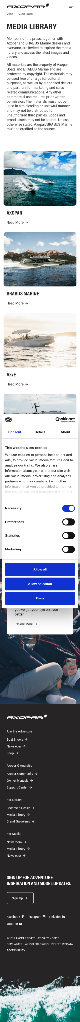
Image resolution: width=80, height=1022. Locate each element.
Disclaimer (14, 944)
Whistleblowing (37, 944)
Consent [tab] (14, 432)
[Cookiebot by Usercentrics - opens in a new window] (56, 420)
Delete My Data (62, 944)
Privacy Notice (48, 938)
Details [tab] (40, 432)
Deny (40, 598)
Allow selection (40, 584)
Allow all (40, 569)
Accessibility (16, 950)
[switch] (68, 521)
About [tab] (65, 432)
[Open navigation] (71, 6)
